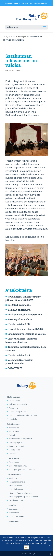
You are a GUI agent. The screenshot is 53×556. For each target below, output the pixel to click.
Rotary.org (18, 3)
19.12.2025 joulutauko (19, 304)
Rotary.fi (8, 3)
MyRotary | (29, 3)
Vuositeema (13, 408)
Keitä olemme (13, 397)
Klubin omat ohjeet (16, 516)
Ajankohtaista (14, 474)
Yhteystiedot (13, 521)
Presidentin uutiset (16, 500)
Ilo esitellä (13, 419)
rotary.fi (6, 36)
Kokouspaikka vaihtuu (20, 319)
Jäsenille (11, 505)
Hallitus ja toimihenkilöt (18, 404)
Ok (26, 547)
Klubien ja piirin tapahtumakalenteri (24, 496)
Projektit (12, 435)
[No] (49, 545)
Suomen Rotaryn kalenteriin (21, 493)
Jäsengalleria (14, 512)
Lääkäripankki (14, 450)
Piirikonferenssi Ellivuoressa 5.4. (25, 314)
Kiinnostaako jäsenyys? (18, 466)
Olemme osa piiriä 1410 (18, 411)
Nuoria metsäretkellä (19, 355)
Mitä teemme (13, 424)
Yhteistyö (12, 453)
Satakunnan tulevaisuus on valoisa (27, 333)
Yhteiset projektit (15, 442)
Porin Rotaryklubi (20, 36)
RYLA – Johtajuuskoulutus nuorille (22, 469)
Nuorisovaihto (40, 3)
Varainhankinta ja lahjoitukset (20, 439)
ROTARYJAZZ (15, 368)
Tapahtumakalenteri (17, 482)
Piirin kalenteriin (16, 489)
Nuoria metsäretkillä (19, 324)
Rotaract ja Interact (16, 446)
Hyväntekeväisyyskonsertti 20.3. (25, 328)
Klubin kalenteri (16, 485)
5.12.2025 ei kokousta (19, 309)
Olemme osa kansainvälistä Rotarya (23, 415)
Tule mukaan (13, 458)
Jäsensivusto (14, 509)
